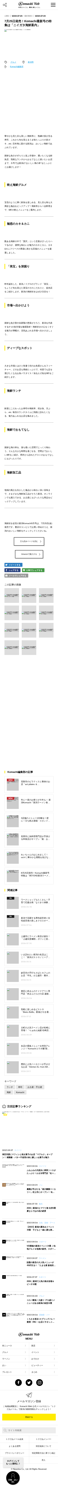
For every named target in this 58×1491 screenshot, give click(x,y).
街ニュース (7, 1346)
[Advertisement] (29, 100)
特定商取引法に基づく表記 (43, 1453)
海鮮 (9, 1092)
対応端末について (43, 1446)
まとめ (34, 1372)
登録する (29, 1417)
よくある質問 (14, 1446)
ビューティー (37, 1365)
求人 (44, 1460)
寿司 (20, 1087)
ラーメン (6, 1359)
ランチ (10, 1087)
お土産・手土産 (35, 1087)
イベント (35, 1352)
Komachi (20, 1092)
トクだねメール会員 (14, 1439)
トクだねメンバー (43, 1439)
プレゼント (7, 1372)
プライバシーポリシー (14, 1453)
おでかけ (35, 1359)
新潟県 (31, 62)
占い (4, 1365)
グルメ (13, 62)
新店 (33, 1346)
